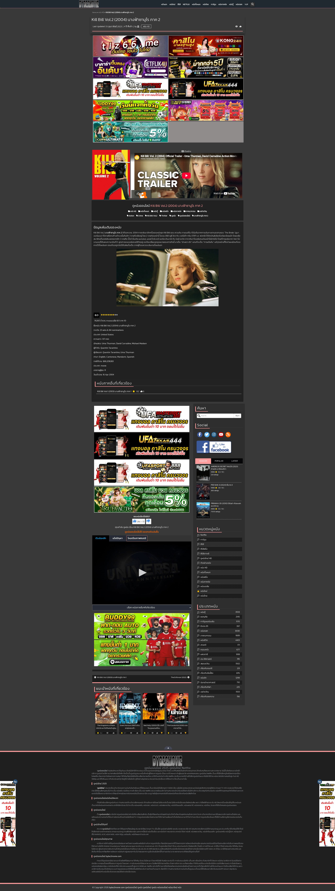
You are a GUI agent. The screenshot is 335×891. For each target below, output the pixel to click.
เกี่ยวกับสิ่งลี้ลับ (206, 673)
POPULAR (219, 461)
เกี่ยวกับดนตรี (206, 668)
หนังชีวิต (204, 640)
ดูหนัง (173, 216)
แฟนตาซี (204, 654)
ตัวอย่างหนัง (205, 563)
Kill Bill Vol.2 (152, 216)
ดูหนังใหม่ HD (206, 558)
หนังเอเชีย (204, 586)
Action (131, 216)
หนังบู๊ (231, 4)
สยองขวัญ (204, 664)
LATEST (234, 461)
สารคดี (203, 645)
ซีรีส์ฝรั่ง (203, 549)
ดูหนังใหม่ (100, 788)
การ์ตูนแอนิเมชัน (207, 621)
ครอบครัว (204, 650)
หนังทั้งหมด (196, 4)
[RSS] (228, 434)
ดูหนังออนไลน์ (185, 216)
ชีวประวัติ (204, 626)
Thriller (164, 216)
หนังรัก (203, 678)
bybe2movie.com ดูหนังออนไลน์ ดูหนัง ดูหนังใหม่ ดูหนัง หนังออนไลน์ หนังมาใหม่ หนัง (145, 887)
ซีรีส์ (179, 4)
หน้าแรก (164, 4)
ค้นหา (237, 416)
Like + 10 (140, 522)
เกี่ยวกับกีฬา (205, 687)
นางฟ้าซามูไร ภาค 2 (201, 216)
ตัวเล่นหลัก (100, 538)
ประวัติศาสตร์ (206, 659)
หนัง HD (101, 12)
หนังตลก (239, 4)
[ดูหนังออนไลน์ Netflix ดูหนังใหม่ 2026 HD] (89, 4)
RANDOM (203, 461)
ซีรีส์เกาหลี (204, 554)
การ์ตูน (213, 4)
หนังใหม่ (172, 4)
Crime (140, 216)
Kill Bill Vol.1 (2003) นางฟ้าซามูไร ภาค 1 (114, 391)
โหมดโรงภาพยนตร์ (137, 538)
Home (94, 12)
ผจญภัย (203, 617)
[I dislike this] (148, 521)
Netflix (186, 4)
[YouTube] (221, 434)
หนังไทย (206, 4)
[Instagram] (214, 434)
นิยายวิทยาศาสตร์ (207, 682)
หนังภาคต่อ (222, 4)
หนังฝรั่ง (165, 211)
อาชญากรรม (190, 211)
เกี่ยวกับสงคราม (207, 696)
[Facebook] (199, 434)
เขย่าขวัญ (203, 211)
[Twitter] (207, 434)
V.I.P (246, 4)
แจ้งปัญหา (118, 538)
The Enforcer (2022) (179, 677)
